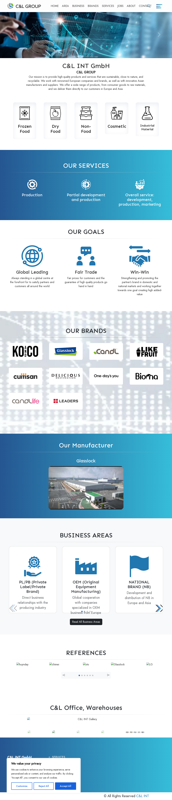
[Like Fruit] (146, 351)
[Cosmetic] (116, 112)
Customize (21, 786)
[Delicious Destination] (66, 376)
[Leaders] (66, 401)
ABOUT (131, 6)
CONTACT (145, 6)
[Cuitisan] (25, 376)
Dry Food (55, 129)
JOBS (120, 6)
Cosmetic (117, 126)
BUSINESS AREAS (86, 535)
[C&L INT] (24, 6)
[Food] (24, 112)
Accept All (65, 786)
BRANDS (93, 6)
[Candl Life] (25, 401)
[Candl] (106, 351)
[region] (44, 775)
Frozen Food (25, 129)
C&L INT (142, 796)
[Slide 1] (39, 732)
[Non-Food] (86, 112)
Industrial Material (147, 127)
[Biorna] (146, 376)
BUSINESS (78, 6)
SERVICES (108, 6)
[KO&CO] (25, 351)
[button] (159, 608)
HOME (55, 6)
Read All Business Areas (86, 622)
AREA (65, 6)
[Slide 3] (64, 732)
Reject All (44, 786)
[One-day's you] (106, 376)
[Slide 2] (88, 732)
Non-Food (86, 129)
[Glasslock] (66, 351)
